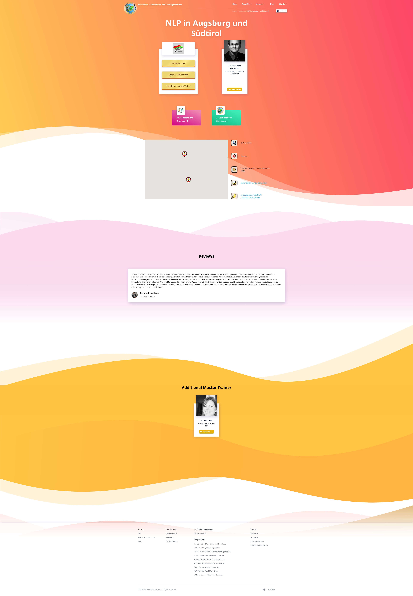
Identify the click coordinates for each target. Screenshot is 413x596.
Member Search (171, 534)
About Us (246, 4)
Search (259, 4)
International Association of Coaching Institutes (160, 5)
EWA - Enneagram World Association (207, 567)
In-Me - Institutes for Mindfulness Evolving (209, 555)
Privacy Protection (257, 541)
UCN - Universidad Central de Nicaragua (208, 575)
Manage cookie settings (259, 545)
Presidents (169, 537)
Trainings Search (172, 541)
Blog (272, 4)
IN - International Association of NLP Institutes (210, 544)
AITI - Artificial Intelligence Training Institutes (209, 563)
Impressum (254, 537)
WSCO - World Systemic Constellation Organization (212, 552)
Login (140, 541)
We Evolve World (200, 534)
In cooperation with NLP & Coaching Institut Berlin (251, 196)
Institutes (242, 11)
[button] (184, 154)
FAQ (139, 534)
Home (235, 4)
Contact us (254, 534)
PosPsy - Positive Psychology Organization (209, 559)
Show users (181, 121)
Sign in (282, 4)
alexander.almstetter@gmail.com (254, 183)
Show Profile (233, 89)
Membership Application (146, 537)
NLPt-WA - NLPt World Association (206, 571)
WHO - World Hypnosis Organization (207, 548)
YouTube (271, 589)
